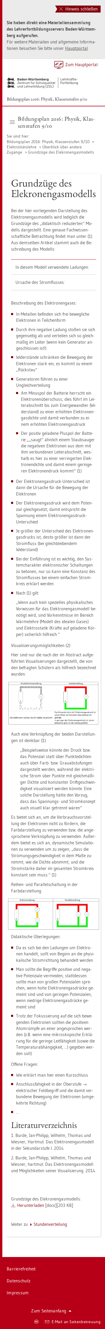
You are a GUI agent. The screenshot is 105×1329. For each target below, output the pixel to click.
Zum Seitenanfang (48, 1311)
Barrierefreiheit (21, 1269)
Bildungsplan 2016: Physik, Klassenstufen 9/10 (47, 98)
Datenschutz (18, 1281)
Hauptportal (76, 48)
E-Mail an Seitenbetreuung (76, 1321)
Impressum (18, 1292)
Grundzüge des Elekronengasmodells (61, 152)
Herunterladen (30, 1205)
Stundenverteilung (50, 1224)
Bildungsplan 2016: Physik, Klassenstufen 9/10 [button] (56, 122)
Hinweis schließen (81, 9)
